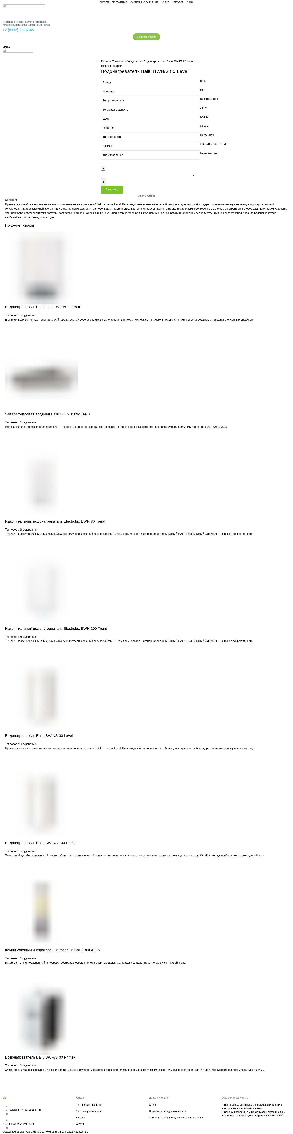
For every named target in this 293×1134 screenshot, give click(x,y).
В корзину (112, 189)
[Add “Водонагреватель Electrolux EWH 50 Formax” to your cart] (9, 326)
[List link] (36, 1113)
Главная (106, 61)
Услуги (80, 1123)
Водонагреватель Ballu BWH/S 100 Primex (41, 843)
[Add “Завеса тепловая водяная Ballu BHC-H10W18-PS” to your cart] (9, 433)
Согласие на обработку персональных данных (176, 1117)
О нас (152, 1104)
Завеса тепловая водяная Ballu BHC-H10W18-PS (47, 414)
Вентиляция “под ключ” (89, 1104)
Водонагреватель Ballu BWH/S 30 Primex (40, 1057)
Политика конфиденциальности (167, 1111)
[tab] (146, 196)
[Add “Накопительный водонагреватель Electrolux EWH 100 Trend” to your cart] (9, 647)
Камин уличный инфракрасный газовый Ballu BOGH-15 (52, 950)
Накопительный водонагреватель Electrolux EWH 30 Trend (55, 521)
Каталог (80, 1117)
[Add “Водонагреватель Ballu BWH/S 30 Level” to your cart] (9, 755)
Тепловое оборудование (128, 61)
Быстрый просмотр (9, 334)
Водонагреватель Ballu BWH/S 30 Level (39, 736)
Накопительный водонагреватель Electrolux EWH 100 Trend (56, 628)
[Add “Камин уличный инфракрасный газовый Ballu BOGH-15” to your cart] (9, 969)
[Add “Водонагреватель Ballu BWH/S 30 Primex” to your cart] (9, 1076)
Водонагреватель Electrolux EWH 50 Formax (43, 307)
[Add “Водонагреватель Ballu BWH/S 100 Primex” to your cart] (9, 862)
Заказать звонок (146, 36)
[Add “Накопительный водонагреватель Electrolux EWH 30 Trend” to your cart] (9, 540)
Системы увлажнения (88, 1111)
